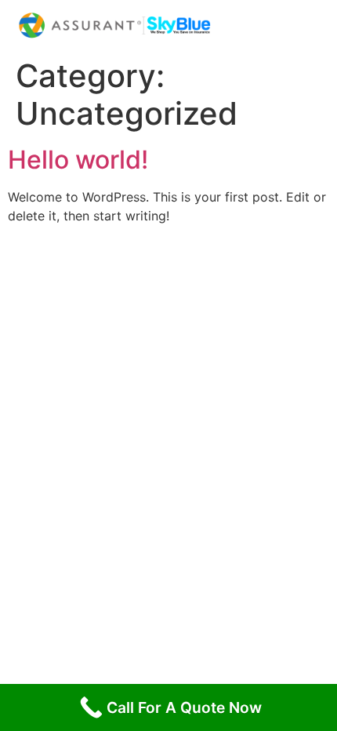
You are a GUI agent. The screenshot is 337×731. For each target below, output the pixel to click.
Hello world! (78, 159)
